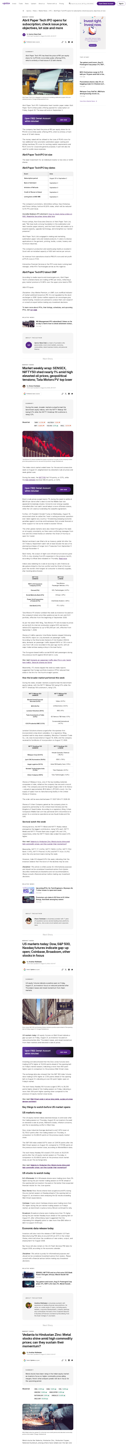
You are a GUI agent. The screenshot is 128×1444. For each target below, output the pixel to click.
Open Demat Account (106, 3)
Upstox (28, 11)
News (35, 11)
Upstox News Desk (35, 34)
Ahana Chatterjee (34, 386)
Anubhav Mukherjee (35, 962)
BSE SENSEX (30, 480)
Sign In (121, 3)
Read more (63, 559)
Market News (43, 11)
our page (33, 310)
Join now (63, 120)
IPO (50, 11)
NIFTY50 (42, 477)
